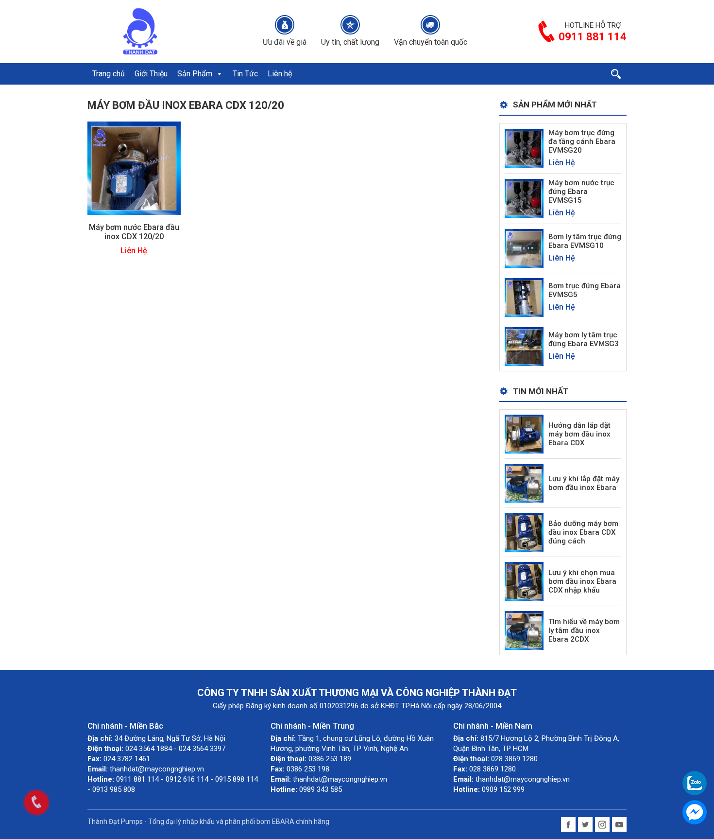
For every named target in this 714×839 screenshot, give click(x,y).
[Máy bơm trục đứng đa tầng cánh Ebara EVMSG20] (524, 147)
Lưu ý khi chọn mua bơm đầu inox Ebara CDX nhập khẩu (582, 581)
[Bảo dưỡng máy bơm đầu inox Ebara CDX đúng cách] (524, 532)
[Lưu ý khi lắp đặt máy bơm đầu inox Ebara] (524, 483)
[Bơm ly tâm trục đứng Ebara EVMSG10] (524, 247)
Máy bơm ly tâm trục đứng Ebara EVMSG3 (583, 339)
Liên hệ (280, 73)
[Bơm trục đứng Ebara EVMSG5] (524, 296)
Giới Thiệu (151, 73)
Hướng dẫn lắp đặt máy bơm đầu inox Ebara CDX (579, 434)
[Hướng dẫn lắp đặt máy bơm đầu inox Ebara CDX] (524, 433)
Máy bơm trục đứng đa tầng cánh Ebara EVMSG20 (581, 141)
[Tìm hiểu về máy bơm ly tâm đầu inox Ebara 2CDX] (524, 630)
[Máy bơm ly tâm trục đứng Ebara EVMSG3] (524, 345)
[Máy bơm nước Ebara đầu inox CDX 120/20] (134, 168)
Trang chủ (108, 73)
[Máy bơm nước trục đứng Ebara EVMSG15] (524, 198)
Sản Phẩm (194, 73)
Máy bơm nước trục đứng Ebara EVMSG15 (581, 191)
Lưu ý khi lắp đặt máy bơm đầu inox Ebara (583, 483)
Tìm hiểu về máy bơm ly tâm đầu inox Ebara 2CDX (584, 630)
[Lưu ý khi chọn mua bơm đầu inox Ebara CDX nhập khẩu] (524, 581)
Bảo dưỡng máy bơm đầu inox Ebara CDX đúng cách (583, 532)
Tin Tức (245, 73)
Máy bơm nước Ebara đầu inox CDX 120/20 (134, 232)
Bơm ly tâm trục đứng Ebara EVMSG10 (584, 241)
